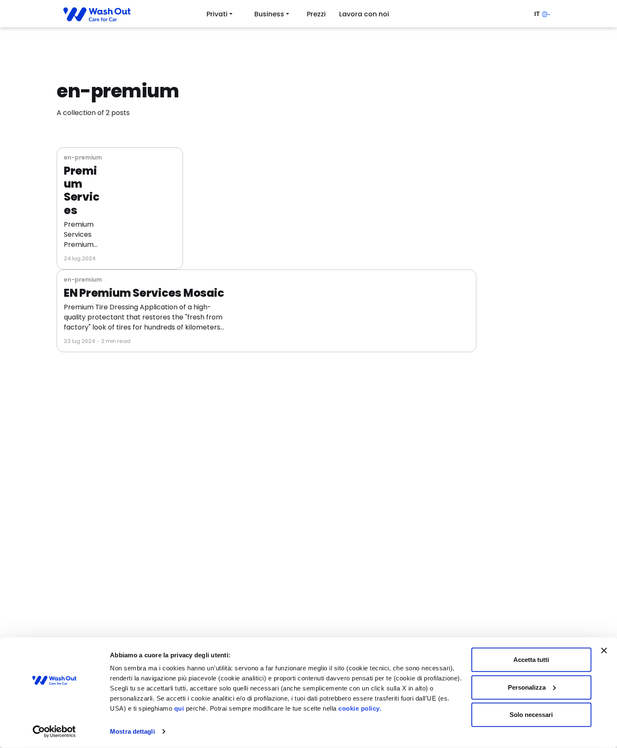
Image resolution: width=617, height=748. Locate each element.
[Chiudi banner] (604, 651)
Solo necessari (531, 714)
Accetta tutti (531, 659)
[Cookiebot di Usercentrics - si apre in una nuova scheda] (54, 731)
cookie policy (358, 708)
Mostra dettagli (132, 731)
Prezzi (316, 14)
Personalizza (527, 686)
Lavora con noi (364, 14)
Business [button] (269, 14)
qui (179, 708)
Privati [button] (217, 14)
